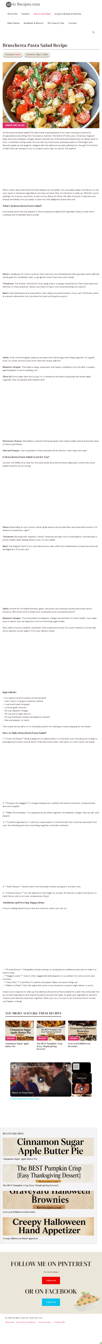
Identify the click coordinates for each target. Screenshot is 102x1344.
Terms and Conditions (25, 1322)
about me (9, 1322)
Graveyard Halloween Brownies (79, 1045)
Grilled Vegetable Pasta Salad (35, 1066)
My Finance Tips (56, 23)
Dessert (25, 13)
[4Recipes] (23, 4)
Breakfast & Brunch (33, 23)
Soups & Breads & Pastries (68, 13)
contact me (59, 1322)
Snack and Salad (42, 13)
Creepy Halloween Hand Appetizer (20, 1238)
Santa (17, 54)
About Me (12, 13)
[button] (93, 32)
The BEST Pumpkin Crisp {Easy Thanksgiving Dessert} (49, 1046)
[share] (66, 1065)
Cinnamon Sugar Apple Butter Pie (17, 1045)
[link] (14, 1066)
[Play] (81, 1088)
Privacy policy (45, 1322)
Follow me (51, 1280)
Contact (72, 23)
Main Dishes (13, 23)
